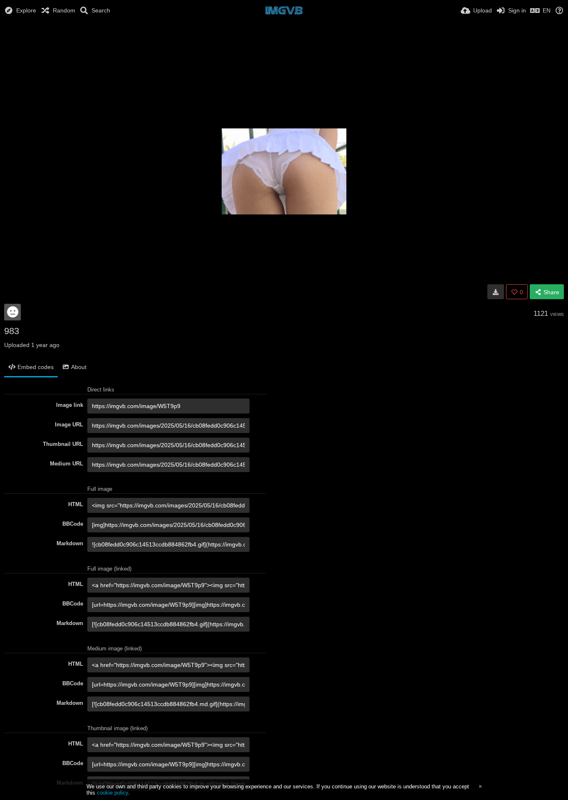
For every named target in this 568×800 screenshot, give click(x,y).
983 (11, 331)
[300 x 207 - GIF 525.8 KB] (495, 291)
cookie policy (112, 793)
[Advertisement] (284, 43)
